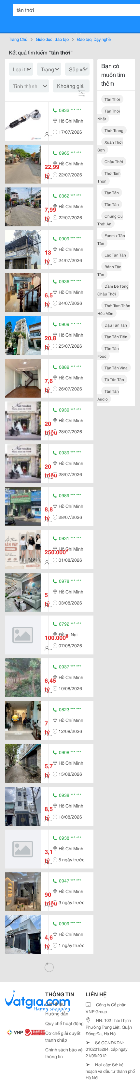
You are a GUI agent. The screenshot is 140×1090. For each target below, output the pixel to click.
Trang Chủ (18, 39)
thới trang (114, 130)
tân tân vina (116, 367)
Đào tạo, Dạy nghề (94, 39)
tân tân (112, 192)
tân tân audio (108, 394)
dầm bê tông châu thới (113, 289)
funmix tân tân (111, 239)
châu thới (114, 161)
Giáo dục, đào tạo (52, 39)
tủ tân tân (114, 379)
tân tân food (108, 352)
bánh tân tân (109, 270)
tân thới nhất (108, 114)
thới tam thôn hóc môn (113, 309)
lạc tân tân (115, 255)
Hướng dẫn (56, 1013)
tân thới (112, 99)
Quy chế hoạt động (64, 1023)
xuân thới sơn (110, 145)
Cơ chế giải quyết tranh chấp (62, 1036)
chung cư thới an (110, 219)
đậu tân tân (116, 325)
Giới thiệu (55, 1003)
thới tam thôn (108, 177)
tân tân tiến (116, 336)
